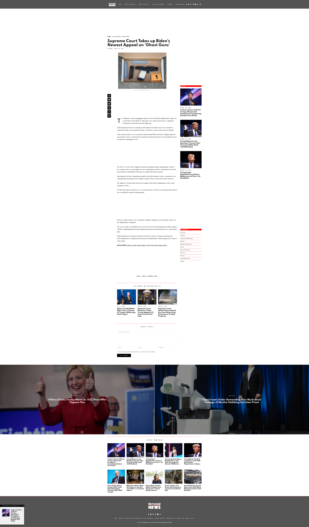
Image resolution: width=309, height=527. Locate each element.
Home (120, 4)
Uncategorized (185, 258)
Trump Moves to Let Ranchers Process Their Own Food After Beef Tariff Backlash (190, 144)
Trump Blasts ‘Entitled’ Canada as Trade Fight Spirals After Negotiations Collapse (192, 461)
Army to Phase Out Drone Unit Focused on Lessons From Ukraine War (173, 488)
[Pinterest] (193, 4)
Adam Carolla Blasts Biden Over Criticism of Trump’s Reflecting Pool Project (126, 311)
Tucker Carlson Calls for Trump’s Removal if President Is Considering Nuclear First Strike (190, 112)
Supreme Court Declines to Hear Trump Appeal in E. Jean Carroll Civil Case (146, 312)
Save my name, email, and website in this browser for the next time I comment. (137, 351)
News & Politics (143, 4)
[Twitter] (189, 4)
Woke (182, 261)
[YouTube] (195, 4)
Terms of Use (180, 518)
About (116, 518)
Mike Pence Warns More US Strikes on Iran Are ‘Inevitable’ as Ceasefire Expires (135, 488)
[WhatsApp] (198, 4)
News (182, 247)
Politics (125, 36)
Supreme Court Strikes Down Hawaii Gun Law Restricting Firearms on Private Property (167, 312)
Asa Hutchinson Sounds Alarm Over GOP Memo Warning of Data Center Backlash (192, 488)
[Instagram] (191, 4)
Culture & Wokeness (158, 4)
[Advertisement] (154, 20)
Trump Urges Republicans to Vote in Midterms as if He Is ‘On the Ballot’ (190, 175)
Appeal (138, 276)
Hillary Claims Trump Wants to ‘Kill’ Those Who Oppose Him (146, 245)
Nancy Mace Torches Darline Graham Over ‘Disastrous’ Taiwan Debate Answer (153, 488)
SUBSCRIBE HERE (180, 4)
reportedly (139, 118)
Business (183, 233)
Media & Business (130, 4)
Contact (162, 518)
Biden (144, 276)
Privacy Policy (189, 518)
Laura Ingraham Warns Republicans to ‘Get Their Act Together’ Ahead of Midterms (173, 461)
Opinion (169, 4)
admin (111, 48)
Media (182, 241)
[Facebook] (186, 4)
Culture (182, 235)
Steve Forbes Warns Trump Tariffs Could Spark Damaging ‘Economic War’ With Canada (114, 489)
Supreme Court (152, 276)
